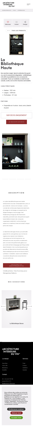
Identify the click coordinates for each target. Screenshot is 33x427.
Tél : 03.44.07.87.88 (7, 379)
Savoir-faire (4, 363)
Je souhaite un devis (16, 122)
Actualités (4, 370)
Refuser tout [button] (16, 413)
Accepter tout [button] (16, 417)
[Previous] (3, 306)
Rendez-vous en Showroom (8, 383)
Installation (25, 367)
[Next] (29, 306)
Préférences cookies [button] (16, 409)
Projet (24, 363)
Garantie (25, 370)
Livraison (25, 365)
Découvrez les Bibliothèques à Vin (16, 265)
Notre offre (4, 365)
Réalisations (5, 367)
